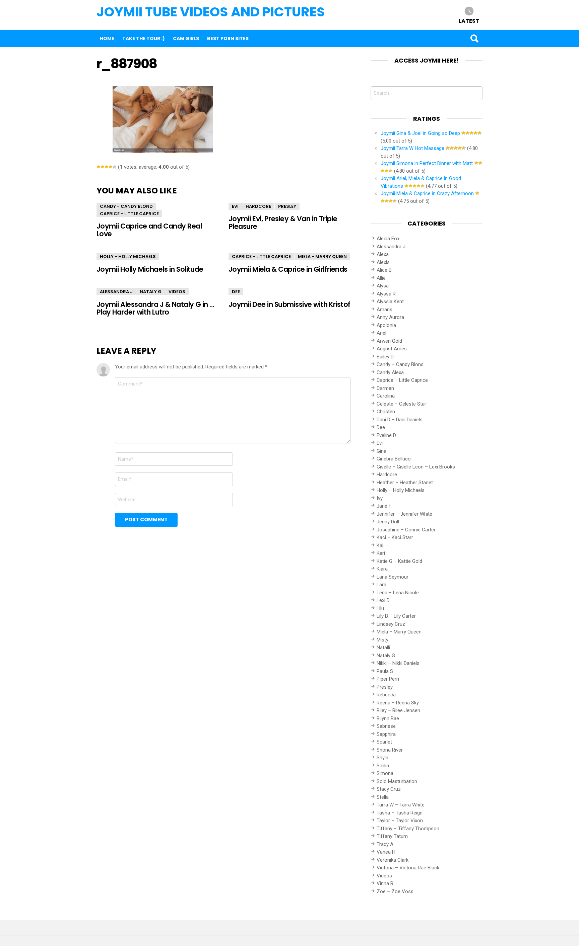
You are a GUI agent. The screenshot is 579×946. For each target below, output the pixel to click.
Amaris (384, 310)
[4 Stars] (111, 167)
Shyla (382, 758)
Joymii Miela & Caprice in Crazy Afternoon (427, 193)
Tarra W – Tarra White (401, 805)
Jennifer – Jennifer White (404, 514)
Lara (381, 585)
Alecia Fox (388, 239)
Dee (236, 291)
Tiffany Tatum (392, 836)
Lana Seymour (392, 577)
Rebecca (386, 695)
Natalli (383, 647)
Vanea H (386, 852)
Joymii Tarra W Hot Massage (412, 148)
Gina (381, 451)
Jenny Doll (388, 522)
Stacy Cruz (389, 789)
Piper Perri (388, 679)
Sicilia (383, 766)
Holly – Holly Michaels (401, 490)
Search (474, 38)
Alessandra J (116, 291)
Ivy (380, 498)
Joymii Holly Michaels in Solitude (149, 269)
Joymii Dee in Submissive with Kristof (289, 304)
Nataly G (151, 291)
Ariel (381, 333)
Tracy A (385, 844)
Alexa (383, 254)
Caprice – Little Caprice (402, 380)
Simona (385, 773)
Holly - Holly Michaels (128, 256)
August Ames (392, 349)
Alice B (384, 270)
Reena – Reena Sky (398, 703)
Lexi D (383, 600)
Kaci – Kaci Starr (395, 537)
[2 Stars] (103, 167)
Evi (235, 206)
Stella (383, 797)
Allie (381, 278)
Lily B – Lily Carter (396, 616)
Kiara (382, 569)
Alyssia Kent (390, 301)
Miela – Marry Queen (399, 632)
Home (107, 38)
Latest (469, 20)
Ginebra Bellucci (394, 459)
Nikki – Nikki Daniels (398, 663)
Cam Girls (186, 38)
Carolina (386, 396)
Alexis (383, 262)
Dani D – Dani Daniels (400, 420)
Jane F (384, 506)
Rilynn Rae (388, 718)
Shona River (390, 750)
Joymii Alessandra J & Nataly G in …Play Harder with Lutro (155, 308)
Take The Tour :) (143, 38)
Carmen (385, 388)
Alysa (383, 286)
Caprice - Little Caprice (129, 213)
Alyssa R (386, 294)
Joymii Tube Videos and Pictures (210, 12)
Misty (382, 640)
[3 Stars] (107, 167)
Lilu (380, 608)
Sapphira (386, 734)
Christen (386, 412)
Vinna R (385, 883)
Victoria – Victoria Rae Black (408, 868)
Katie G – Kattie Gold (399, 561)
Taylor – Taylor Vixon (400, 821)
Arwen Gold (389, 341)
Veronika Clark (392, 860)
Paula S (385, 671)
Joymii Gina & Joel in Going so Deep (420, 133)
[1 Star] (98, 167)
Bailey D (385, 357)
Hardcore (258, 206)
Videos (177, 291)
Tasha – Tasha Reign (400, 813)
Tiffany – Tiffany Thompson (408, 829)
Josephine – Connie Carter (406, 530)
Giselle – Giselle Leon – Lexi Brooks (416, 467)
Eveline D (386, 435)
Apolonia (386, 325)
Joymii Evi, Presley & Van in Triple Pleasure (283, 222)
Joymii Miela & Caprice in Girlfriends (288, 269)
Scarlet (384, 742)
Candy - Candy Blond (126, 206)
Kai (380, 545)
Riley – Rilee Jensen (398, 710)
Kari (381, 553)
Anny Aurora (390, 317)
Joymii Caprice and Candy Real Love (149, 230)
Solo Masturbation (397, 781)
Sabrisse (386, 726)
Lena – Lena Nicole (398, 593)
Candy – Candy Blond (400, 364)
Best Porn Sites (228, 38)
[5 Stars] (115, 167)
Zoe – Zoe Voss (395, 891)
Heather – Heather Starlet (405, 483)
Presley (287, 206)
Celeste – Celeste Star (401, 404)
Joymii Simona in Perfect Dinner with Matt (427, 163)
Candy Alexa (390, 372)
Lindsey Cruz (391, 624)
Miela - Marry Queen (322, 256)
